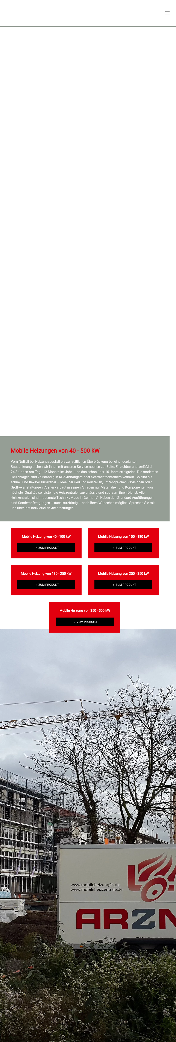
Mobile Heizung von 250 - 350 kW (123, 574)
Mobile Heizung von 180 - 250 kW (46, 574)
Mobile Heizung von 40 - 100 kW (46, 537)
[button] (167, 13)
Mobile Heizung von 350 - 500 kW (84, 611)
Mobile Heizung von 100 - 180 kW (123, 537)
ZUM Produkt (48, 547)
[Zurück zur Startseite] (22, 13)
